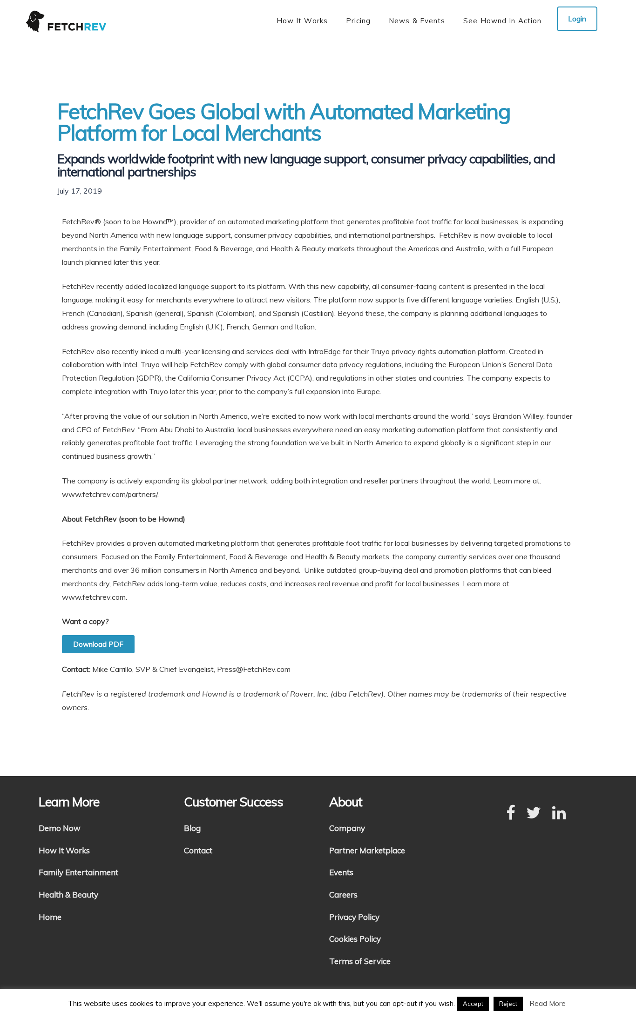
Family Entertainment (78, 872)
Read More (547, 1003)
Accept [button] (473, 1003)
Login (577, 18)
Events (341, 872)
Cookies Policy (355, 939)
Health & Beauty (68, 894)
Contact (198, 850)
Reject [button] (508, 1003)
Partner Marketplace (367, 850)
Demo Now (60, 828)
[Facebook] (510, 813)
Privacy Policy (354, 917)
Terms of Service (360, 961)
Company (347, 828)
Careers (343, 894)
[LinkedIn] (559, 813)
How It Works (64, 850)
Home (50, 917)
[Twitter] (533, 813)
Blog (192, 828)
